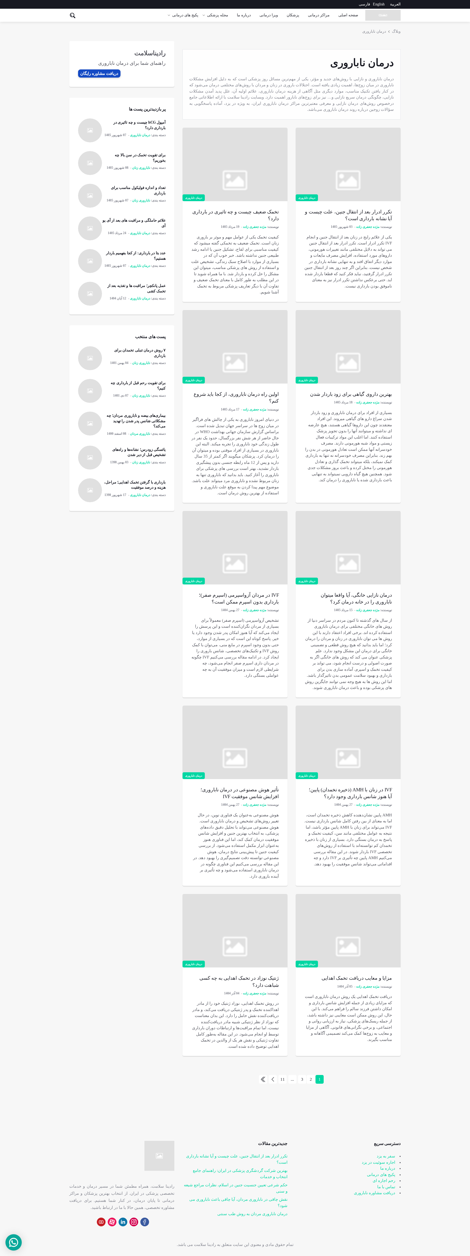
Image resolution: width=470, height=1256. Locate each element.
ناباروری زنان (141, 168)
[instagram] (133, 1222)
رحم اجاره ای (384, 1180)
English (379, 4)
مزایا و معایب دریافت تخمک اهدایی (356, 978)
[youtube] (101, 1222)
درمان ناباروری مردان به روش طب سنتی (252, 1214)
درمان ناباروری (374, 31)
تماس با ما (386, 1187)
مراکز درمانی (319, 15)
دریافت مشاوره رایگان (99, 73)
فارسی (364, 4)
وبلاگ (396, 31)
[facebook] (144, 1222)
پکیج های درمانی (185, 15)
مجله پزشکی (217, 15)
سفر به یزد (386, 1156)
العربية (395, 4)
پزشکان (293, 15)
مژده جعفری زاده (367, 227)
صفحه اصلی (348, 15)
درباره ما (244, 15)
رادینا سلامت (205, 1244)
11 (282, 1079)
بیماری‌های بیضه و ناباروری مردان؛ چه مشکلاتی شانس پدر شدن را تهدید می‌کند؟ (136, 420)
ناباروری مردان (140, 434)
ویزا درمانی (268, 15)
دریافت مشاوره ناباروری (374, 1193)
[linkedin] (123, 1222)
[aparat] (112, 1222)
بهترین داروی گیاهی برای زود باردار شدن (351, 394)
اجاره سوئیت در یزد (378, 1162)
